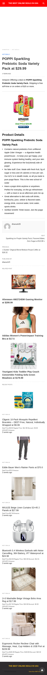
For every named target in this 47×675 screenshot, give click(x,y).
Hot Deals (15, 49)
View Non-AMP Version (36, 671)
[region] (23, 25)
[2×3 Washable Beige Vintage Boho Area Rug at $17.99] (23, 579)
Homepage (5, 49)
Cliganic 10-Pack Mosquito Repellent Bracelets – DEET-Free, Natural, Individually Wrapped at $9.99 (23, 422)
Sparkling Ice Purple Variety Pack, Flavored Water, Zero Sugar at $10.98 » (25, 239)
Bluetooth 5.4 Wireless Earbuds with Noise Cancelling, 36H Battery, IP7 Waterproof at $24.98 (23, 553)
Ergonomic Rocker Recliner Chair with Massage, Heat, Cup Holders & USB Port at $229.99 (23, 646)
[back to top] (42, 670)
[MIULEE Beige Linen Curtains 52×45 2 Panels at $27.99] (23, 488)
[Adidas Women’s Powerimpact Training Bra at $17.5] (23, 320)
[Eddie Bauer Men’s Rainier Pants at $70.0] (23, 448)
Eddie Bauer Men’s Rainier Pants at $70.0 (22, 467)
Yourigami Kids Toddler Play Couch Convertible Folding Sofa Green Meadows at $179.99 (20, 374)
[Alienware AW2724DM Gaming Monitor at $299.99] (23, 284)
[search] (43, 3)
